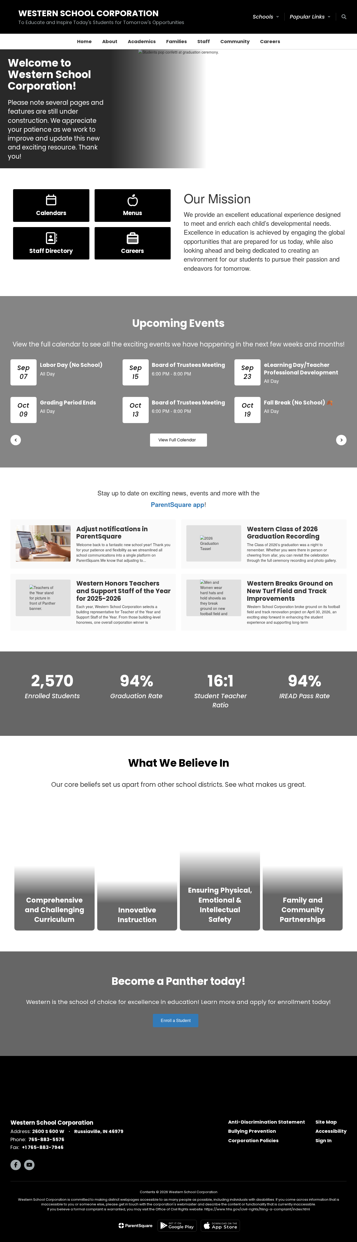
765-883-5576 (46, 1139)
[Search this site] (344, 16)
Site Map (326, 1122)
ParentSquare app (177, 504)
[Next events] (341, 440)
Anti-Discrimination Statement (266, 1122)
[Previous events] (15, 440)
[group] (54, 865)
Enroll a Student (176, 1020)
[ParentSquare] (135, 1225)
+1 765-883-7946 (43, 1147)
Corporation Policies (253, 1140)
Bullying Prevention (252, 1131)
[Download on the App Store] (220, 1226)
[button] (266, 17)
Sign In (323, 1140)
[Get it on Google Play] (177, 1226)
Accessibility (331, 1131)
